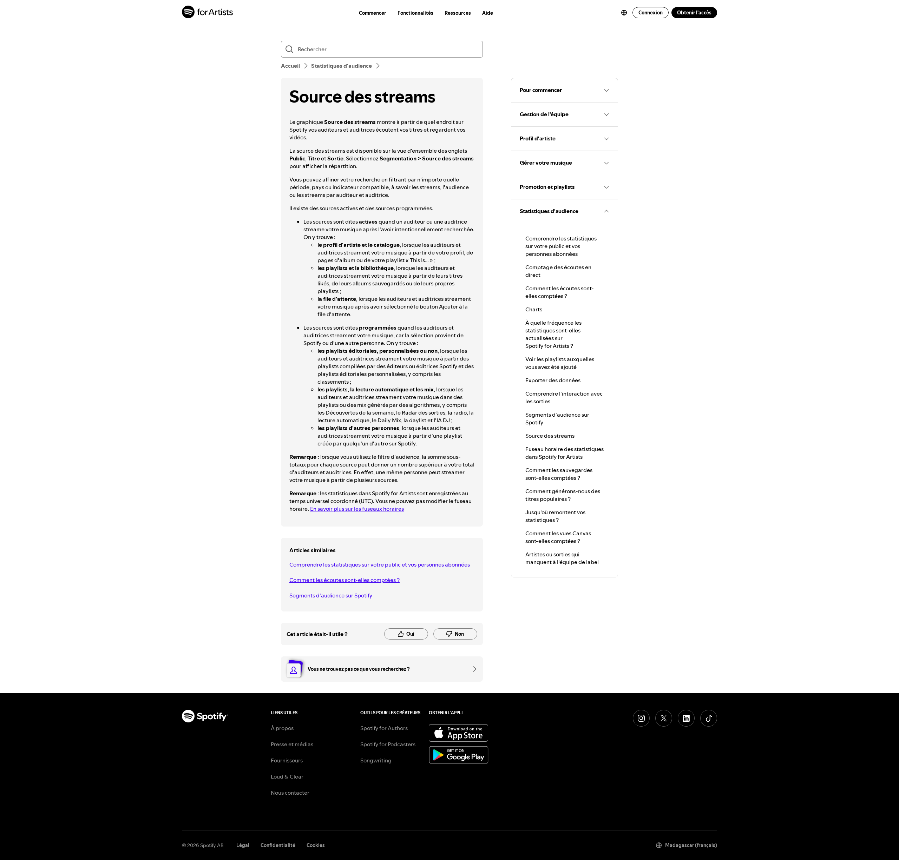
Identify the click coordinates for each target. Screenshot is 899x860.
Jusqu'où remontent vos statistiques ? (555, 516)
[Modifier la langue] (624, 12)
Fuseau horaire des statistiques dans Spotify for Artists (564, 453)
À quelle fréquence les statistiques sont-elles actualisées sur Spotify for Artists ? (553, 334)
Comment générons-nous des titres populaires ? (562, 495)
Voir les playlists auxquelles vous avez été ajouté (559, 363)
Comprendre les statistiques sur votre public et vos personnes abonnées (379, 564)
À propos (282, 728)
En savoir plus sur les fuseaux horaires (357, 508)
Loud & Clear (287, 776)
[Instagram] (641, 718)
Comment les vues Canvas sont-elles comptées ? (558, 537)
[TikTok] (708, 718)
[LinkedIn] (686, 718)
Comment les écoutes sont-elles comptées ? (344, 580)
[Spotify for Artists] (208, 13)
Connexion (650, 12)
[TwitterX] (663, 718)
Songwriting (376, 760)
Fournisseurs (287, 760)
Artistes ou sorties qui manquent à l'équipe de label (562, 558)
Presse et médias (292, 744)
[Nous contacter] (472, 669)
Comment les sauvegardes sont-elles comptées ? (558, 474)
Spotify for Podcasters (387, 744)
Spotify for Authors (384, 728)
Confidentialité (278, 845)
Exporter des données (552, 380)
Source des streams (550, 435)
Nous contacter (290, 792)
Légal (242, 845)
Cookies (316, 845)
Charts (533, 309)
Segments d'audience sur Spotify (330, 595)
